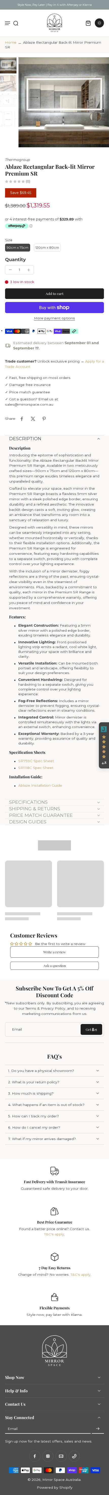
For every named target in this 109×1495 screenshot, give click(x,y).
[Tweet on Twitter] (33, 418)
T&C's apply (54, 1234)
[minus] (10, 269)
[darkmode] (99, 22)
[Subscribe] (98, 1429)
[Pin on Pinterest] (44, 418)
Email (12, 1429)
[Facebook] (34, 1456)
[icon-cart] (88, 23)
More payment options (54, 318)
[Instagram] (47, 1456)
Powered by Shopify (54, 1487)
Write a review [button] (54, 952)
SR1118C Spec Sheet (35, 768)
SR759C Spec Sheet (36, 761)
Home (10, 42)
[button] (54, 293)
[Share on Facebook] (21, 418)
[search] (15, 23)
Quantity (15, 259)
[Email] (61, 1456)
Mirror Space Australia (61, 1480)
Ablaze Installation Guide (40, 785)
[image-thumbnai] (8, 65)
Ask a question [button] (54, 965)
